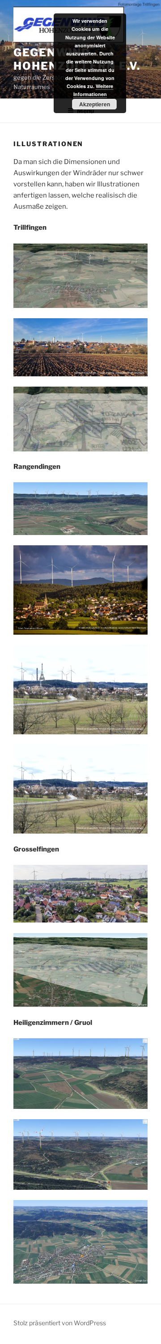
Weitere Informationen (93, 90)
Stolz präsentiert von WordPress (59, 1323)
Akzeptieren (94, 104)
